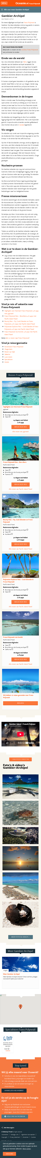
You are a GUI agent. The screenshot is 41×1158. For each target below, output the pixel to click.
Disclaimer (26, 1137)
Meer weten (27, 1149)
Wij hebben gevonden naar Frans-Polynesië (18, 696)
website (8, 1050)
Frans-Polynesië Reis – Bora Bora (14, 462)
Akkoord (9, 1154)
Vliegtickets (8, 349)
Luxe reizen (8, 357)
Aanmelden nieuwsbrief (14, 1090)
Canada (21, 125)
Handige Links (15, 1134)
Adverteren (4, 1134)
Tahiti (25, 62)
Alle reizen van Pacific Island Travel (20, 489)
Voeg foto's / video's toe (20, 759)
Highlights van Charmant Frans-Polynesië (17, 407)
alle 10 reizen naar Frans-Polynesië (17, 338)
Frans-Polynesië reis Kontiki (13, 637)
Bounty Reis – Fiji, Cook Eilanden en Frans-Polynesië (18, 520)
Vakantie (7, 354)
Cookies (33, 1137)
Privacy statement (15, 1137)
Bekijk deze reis (20, 427)
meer (5, 1049)
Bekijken (20, 703)
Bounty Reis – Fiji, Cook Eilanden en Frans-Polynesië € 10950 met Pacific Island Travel (19, 322)
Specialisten (8, 359)
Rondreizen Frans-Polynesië (13, 346)
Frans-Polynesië (29, 22)
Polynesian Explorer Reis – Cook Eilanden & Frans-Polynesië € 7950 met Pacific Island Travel (21, 327)
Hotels (6, 362)
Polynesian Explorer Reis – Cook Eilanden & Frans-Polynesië (18, 580)
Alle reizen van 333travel (20, 432)
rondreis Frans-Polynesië (29, 49)
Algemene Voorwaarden (28, 1134)
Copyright (4, 1137)
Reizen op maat (9, 352)
